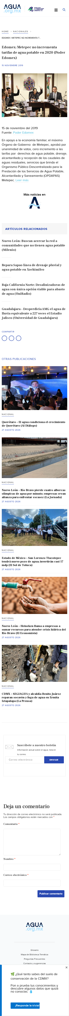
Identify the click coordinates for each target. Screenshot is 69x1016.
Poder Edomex (23, 132)
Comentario (11, 824)
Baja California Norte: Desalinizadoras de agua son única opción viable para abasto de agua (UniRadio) (33, 289)
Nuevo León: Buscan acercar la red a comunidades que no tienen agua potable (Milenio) (33, 245)
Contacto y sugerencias (34, 963)
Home (5, 31)
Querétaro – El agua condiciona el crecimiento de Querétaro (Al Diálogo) (33, 423)
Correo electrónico (15, 875)
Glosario (35, 950)
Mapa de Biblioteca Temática (34, 954)
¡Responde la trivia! (27, 1005)
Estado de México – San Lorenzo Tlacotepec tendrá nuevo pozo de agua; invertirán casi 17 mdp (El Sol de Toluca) (32, 561)
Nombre (9, 859)
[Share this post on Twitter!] (11, 338)
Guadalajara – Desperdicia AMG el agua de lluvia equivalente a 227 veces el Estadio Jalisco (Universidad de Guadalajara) (33, 313)
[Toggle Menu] (56, 10)
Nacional (8, 414)
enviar (54, 760)
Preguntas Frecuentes (34, 959)
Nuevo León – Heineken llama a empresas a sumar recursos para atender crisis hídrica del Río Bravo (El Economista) (34, 629)
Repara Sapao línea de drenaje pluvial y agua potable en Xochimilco (32, 267)
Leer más (21, 180)
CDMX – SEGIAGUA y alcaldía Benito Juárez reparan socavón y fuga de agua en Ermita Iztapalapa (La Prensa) (31, 697)
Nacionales (20, 31)
